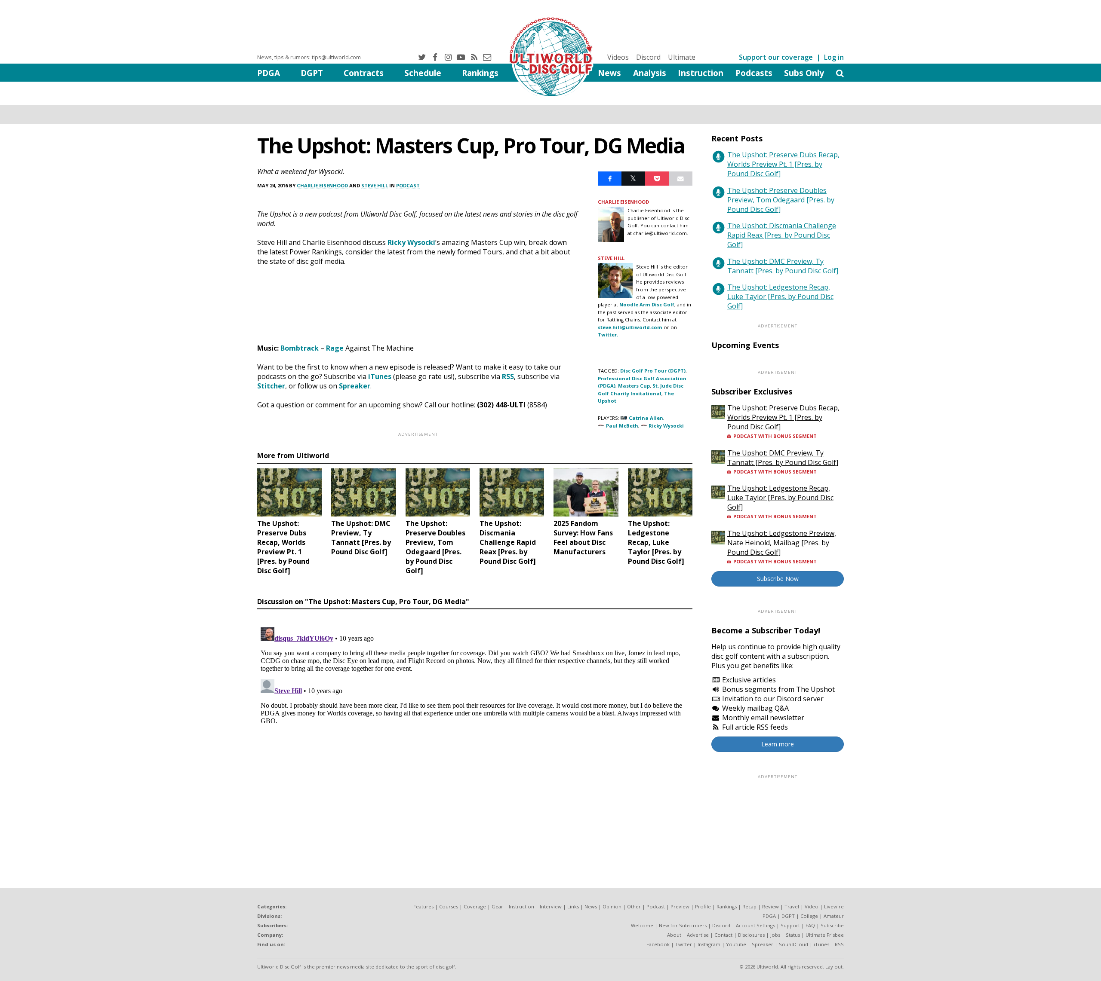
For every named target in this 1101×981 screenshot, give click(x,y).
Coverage (475, 906)
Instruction (700, 73)
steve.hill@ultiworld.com (630, 327)
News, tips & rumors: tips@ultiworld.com (309, 57)
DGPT (312, 73)
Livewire (834, 906)
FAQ (810, 925)
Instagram (709, 944)
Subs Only (804, 73)
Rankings (480, 73)
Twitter (683, 944)
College (809, 916)
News (609, 73)
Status (793, 935)
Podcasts (753, 73)
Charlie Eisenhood (322, 185)
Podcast (408, 185)
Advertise (698, 935)
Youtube (736, 944)
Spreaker (354, 386)
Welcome (642, 925)
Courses (448, 906)
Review (770, 906)
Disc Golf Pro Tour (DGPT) (653, 370)
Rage (335, 348)
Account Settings (755, 925)
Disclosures (751, 935)
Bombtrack (299, 348)
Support (790, 925)
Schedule (422, 73)
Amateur (834, 916)
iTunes (379, 376)
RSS (508, 376)
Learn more (777, 744)
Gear (497, 906)
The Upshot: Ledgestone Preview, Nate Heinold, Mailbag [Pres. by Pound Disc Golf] (781, 543)
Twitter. (608, 334)
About (674, 935)
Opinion (612, 906)
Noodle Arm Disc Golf (646, 304)
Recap (749, 906)
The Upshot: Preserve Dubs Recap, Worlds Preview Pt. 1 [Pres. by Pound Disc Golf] (783, 164)
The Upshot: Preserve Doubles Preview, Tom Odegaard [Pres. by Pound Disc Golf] (780, 200)
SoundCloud (793, 944)
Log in (834, 57)
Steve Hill (374, 185)
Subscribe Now (778, 579)
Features (423, 906)
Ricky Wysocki (411, 242)
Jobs (775, 935)
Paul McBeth (622, 425)
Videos (618, 57)
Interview (551, 906)
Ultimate (681, 57)
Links (573, 906)
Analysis (649, 73)
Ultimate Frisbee (825, 935)
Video (811, 906)
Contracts (364, 73)
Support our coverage (776, 57)
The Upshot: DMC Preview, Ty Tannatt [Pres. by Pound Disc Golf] (782, 266)
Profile (703, 906)
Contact (723, 935)
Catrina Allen (646, 418)
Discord (648, 57)
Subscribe (832, 925)
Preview (679, 906)
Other (634, 906)
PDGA (268, 73)
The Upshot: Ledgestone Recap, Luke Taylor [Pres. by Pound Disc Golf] (780, 296)
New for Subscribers (683, 925)
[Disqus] (474, 730)
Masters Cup (634, 385)
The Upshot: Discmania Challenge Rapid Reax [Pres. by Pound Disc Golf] (781, 235)
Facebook (658, 944)
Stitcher (271, 386)
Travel (791, 906)
